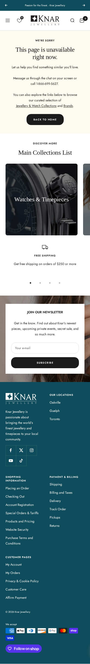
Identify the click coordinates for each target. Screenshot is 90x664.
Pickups (55, 517)
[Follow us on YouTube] (11, 461)
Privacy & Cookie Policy (22, 581)
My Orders (13, 572)
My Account (13, 564)
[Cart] (81, 20)
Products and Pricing (20, 521)
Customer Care (16, 589)
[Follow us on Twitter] (21, 450)
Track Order (58, 509)
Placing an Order (17, 488)
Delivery (55, 501)
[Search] (72, 20)
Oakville (55, 402)
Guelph (55, 410)
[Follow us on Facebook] (11, 450)
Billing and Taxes (61, 492)
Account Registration (20, 504)
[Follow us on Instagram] (31, 450)
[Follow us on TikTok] (21, 461)
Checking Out (15, 496)
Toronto (55, 419)
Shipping (56, 484)
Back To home (45, 119)
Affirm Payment (16, 597)
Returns (55, 525)
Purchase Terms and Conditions (19, 541)
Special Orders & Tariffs (22, 513)
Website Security (17, 529)
